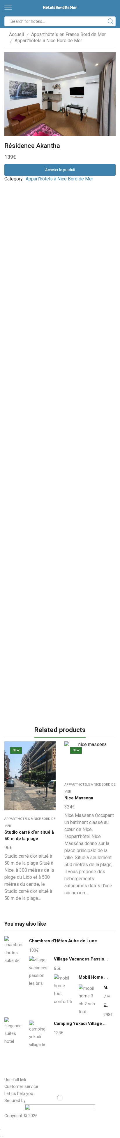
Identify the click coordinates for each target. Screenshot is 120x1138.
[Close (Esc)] (0, 1129)
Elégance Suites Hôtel (105, 1005)
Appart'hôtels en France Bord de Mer (68, 34)
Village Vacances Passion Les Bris (81, 959)
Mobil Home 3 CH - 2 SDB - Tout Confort (105, 987)
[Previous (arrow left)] (0, 1136)
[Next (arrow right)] (2, 1136)
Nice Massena (78, 798)
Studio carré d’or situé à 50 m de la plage (29, 835)
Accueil (16, 34)
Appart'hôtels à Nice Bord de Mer (48, 40)
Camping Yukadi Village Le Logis (81, 1023)
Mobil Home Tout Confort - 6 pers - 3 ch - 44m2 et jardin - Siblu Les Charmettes (93, 977)
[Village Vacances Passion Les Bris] (38, 970)
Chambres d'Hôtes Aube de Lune (63, 941)
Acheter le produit (60, 170)
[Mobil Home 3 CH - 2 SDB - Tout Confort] (88, 999)
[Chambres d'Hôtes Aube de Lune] (13, 951)
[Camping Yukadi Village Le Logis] (38, 1034)
